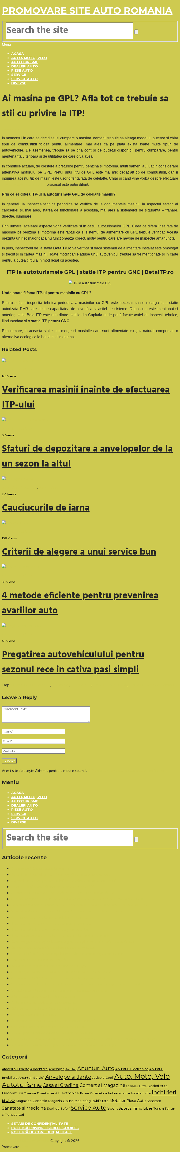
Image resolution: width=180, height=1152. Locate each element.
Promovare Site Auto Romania (87, 10)
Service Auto (24, 79)
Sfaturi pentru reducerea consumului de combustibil (52, 1033)
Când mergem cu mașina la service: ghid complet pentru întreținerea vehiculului (73, 942)
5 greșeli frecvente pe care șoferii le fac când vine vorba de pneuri (63, 881)
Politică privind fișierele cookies (45, 1128)
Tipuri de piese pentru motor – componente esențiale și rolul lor (61, 936)
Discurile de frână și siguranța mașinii (40, 869)
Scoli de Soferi (58, 1108)
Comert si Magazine (102, 1085)
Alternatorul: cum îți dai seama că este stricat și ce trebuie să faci (63, 893)
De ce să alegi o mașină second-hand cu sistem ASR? (52, 887)
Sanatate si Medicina (24, 1108)
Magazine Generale (31, 1101)
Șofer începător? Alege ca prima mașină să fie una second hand (61, 875)
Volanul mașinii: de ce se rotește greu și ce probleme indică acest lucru (66, 911)
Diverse (18, 83)
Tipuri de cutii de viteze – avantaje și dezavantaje (50, 930)
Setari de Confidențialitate (39, 1124)
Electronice (68, 1093)
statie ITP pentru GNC (110, 685)
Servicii (18, 75)
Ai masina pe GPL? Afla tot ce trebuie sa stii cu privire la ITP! (58, 978)
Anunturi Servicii (31, 1077)
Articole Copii (102, 1077)
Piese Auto (22, 70)
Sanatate (154, 1101)
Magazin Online (60, 1101)
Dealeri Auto (24, 66)
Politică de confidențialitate (41, 1132)
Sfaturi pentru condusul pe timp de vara (43, 997)
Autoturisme (24, 62)
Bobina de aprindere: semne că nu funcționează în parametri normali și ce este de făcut (80, 905)
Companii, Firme (136, 1086)
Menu (6, 45)
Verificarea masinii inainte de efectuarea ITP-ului (49, 1027)
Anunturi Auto (95, 1068)
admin (6, 369)
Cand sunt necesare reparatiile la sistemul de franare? (53, 1021)
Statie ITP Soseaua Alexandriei (153, 685)
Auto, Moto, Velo (29, 58)
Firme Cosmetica (93, 1093)
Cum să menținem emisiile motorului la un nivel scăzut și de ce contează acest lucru (77, 899)
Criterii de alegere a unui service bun (79, 552)
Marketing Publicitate (91, 1101)
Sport (112, 1108)
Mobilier (117, 1100)
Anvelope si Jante (68, 1077)
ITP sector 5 (81, 685)
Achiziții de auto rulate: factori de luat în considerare (52, 918)
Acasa (17, 54)
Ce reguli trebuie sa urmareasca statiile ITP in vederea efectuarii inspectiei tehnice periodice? (84, 1039)
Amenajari (56, 1069)
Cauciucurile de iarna (46, 508)
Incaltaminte (141, 1093)
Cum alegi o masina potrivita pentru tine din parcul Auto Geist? (61, 972)
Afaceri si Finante (15, 1069)
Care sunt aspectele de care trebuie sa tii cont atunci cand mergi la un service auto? (77, 985)
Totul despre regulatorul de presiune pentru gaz (49, 966)
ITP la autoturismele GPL (30, 685)
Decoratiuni (12, 1093)
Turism (159, 1108)
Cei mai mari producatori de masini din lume (45, 1009)
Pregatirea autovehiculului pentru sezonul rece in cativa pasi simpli (73, 663)
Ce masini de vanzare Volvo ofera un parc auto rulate (53, 948)
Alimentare (39, 1069)
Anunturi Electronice (131, 1069)
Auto (24, 1147)
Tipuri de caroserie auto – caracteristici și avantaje (51, 924)
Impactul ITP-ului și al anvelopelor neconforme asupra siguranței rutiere (67, 954)
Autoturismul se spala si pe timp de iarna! (43, 1003)
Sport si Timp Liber (136, 1108)
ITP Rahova (61, 685)
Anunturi (70, 1069)
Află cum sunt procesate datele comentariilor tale (127, 771)
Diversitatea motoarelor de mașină (38, 960)
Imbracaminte (119, 1093)
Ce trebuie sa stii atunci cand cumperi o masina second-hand (59, 991)
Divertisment (47, 1093)
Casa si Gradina (61, 1085)
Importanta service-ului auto (33, 1015)
